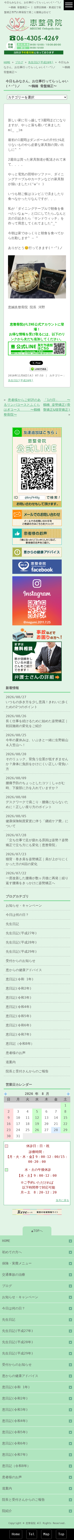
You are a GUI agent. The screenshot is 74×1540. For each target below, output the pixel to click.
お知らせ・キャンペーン (24, 905)
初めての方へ (12, 1252)
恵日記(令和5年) (19, 1016)
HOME (7, 62)
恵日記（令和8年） (20, 1044)
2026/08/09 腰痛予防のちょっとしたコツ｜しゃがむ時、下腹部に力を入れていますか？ (35, 783)
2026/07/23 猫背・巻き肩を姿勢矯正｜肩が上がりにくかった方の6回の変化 (37, 859)
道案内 (11, 1062)
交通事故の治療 (13, 1275)
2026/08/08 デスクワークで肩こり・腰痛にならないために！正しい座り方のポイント (37, 802)
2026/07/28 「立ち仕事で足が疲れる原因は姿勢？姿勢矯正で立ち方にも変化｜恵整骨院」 (37, 840)
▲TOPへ (37, 1231)
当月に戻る (62, 1200)
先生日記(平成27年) (21, 933)
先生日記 (12, 924)
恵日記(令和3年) (19, 998)
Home (16, 1534)
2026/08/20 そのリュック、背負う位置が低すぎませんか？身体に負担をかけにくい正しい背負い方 (37, 761)
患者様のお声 (15, 1053)
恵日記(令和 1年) (20, 979)
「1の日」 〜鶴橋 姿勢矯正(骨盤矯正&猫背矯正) (56, 405)
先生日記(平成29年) (21, 951)
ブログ (19, 62)
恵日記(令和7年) (19, 1034)
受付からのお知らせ (20, 961)
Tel (32, 1534)
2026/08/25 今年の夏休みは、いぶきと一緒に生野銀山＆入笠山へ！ (37, 740)
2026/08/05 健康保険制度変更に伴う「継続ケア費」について (37, 821)
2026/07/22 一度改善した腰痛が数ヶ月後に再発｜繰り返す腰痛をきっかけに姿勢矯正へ (37, 878)
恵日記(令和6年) (19, 1025)
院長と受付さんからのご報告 (27, 1071)
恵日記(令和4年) (19, 1007)
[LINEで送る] (39, 369)
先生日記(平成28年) (40, 62)
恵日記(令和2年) (19, 988)
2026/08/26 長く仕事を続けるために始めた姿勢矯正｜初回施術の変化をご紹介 (37, 721)
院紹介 (7, 1511)
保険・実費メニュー (17, 1263)
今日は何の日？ (17, 915)
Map (46, 1534)
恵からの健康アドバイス (24, 970)
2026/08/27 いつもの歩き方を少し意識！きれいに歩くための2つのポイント (37, 702)
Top (61, 1534)
